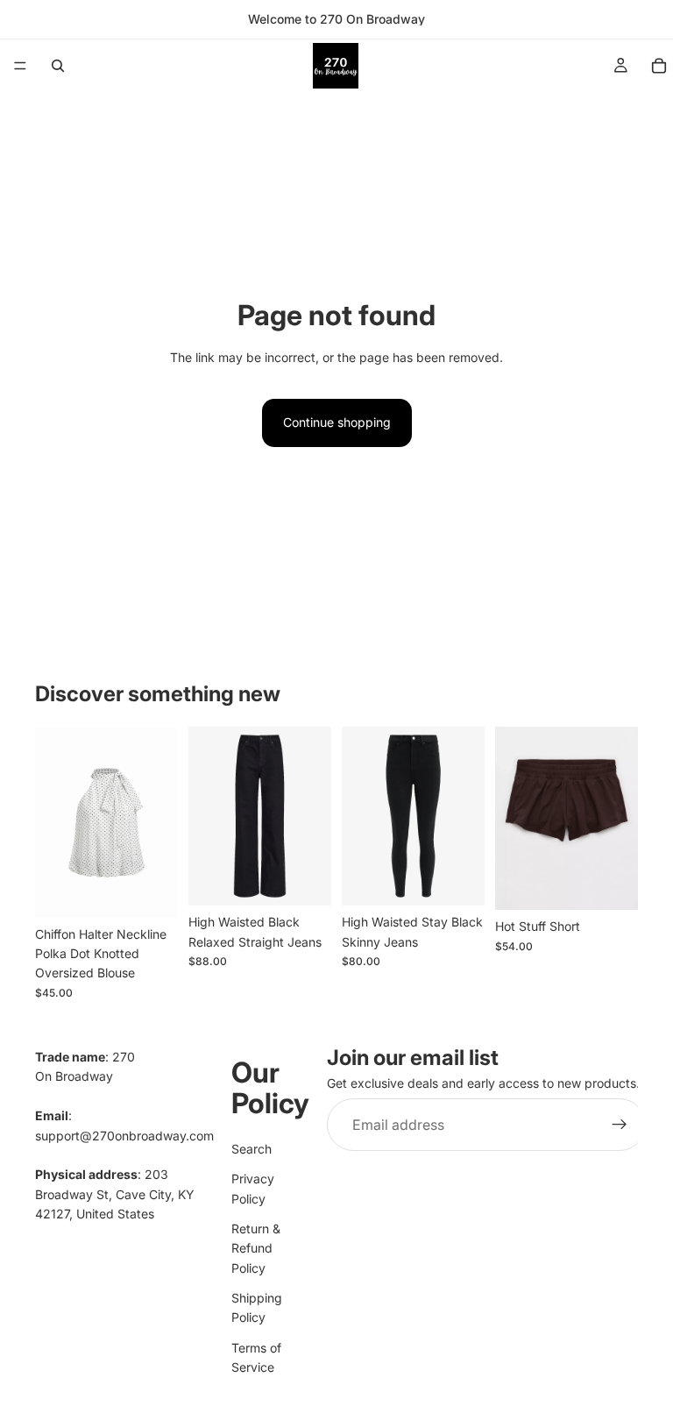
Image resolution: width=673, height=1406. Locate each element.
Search (251, 1148)
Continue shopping (337, 422)
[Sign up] (619, 1124)
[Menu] (20, 66)
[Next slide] (158, 822)
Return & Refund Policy (255, 1248)
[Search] (58, 65)
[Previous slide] (54, 822)
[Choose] (150, 890)
